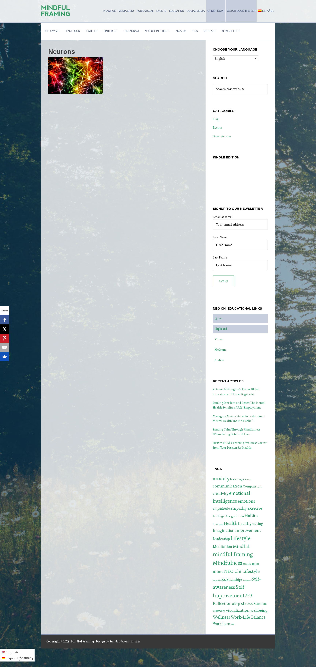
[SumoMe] (4, 356)
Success (260, 603)
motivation (251, 564)
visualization (237, 610)
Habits (251, 516)
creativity (220, 493)
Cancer (247, 479)
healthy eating (250, 523)
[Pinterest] (4, 338)
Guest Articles (222, 136)
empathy (238, 508)
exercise (254, 508)
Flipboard (221, 329)
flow (227, 516)
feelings (219, 516)
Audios (219, 360)
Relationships (231, 579)
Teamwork (219, 610)
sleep (236, 603)
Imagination (223, 530)
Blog (216, 119)
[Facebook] (4, 319)
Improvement (248, 530)
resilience (247, 580)
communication (227, 486)
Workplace (221, 623)
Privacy (135, 641)
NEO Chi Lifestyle (242, 571)
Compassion (252, 486)
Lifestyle (241, 538)
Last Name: (220, 257)
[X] (4, 329)
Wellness (221, 617)
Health (230, 523)
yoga (232, 624)
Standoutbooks (119, 641)
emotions (246, 501)
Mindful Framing (55, 11)
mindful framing (233, 554)
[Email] (4, 347)
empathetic (221, 509)
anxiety (221, 478)
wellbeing (259, 610)
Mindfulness (227, 562)
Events (217, 128)
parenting (217, 580)
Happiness (218, 524)
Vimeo (219, 339)
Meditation (222, 546)
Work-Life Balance (248, 617)
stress (247, 603)
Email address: (222, 217)
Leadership (221, 539)
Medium (220, 350)
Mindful (241, 546)
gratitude (237, 516)
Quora (219, 318)
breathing (236, 479)
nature (218, 571)
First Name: (220, 237)
